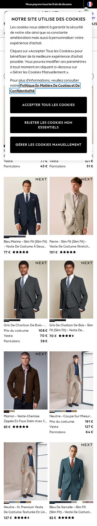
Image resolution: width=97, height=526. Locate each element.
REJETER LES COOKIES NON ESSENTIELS (48, 125)
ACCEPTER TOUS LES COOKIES (48, 105)
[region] (48, 86)
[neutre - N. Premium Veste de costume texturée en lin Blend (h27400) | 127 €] (26, 471)
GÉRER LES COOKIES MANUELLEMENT (48, 145)
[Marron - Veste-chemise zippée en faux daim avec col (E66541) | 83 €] (26, 380)
